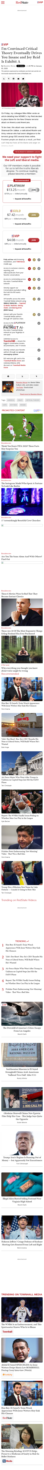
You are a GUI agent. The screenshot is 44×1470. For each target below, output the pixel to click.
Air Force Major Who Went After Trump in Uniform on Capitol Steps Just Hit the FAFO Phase (20, 780)
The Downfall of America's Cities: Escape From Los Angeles (22, 1029)
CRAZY (20, 400)
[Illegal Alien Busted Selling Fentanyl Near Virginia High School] (22, 1184)
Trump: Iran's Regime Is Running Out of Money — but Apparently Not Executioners (22, 1159)
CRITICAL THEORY (32, 400)
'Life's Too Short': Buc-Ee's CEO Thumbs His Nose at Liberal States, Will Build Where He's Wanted (20, 741)
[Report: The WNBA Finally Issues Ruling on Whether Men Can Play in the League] (22, 801)
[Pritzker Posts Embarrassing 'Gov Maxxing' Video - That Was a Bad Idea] (22, 837)
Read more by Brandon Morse (31, 394)
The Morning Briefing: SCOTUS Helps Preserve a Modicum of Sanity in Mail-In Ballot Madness (20, 1453)
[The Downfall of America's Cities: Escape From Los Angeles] (22, 1013)
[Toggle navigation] (3, 2)
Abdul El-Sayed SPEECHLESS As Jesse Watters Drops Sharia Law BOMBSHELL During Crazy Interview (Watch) (20, 1367)
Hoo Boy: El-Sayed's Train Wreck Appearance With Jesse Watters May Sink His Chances (20, 704)
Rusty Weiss (22, 1078)
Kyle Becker (5, 821)
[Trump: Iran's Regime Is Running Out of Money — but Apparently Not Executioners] (22, 1143)
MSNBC (23, 405)
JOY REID (13, 405)
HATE (5, 405)
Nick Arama (5, 709)
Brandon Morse (9, 66)
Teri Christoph (6, 786)
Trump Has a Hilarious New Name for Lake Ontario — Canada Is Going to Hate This (19, 888)
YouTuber (19, 387)
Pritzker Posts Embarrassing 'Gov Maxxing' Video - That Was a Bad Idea (19, 852)
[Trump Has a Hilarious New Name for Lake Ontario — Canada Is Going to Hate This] (22, 873)
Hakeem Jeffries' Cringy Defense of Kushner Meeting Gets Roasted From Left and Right (22, 1243)
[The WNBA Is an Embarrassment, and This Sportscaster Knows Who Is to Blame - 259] (22, 1309)
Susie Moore (22, 1122)
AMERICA (10, 400)
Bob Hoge (5, 747)
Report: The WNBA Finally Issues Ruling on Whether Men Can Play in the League (20, 816)
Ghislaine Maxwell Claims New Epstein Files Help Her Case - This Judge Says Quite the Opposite (22, 1116)
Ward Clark (22, 1034)
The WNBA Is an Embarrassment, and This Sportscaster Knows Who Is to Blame (21, 1326)
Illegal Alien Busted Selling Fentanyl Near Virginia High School (22, 1200)
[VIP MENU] (40, 2)
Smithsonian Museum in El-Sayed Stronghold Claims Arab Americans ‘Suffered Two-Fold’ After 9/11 (22, 1072)
